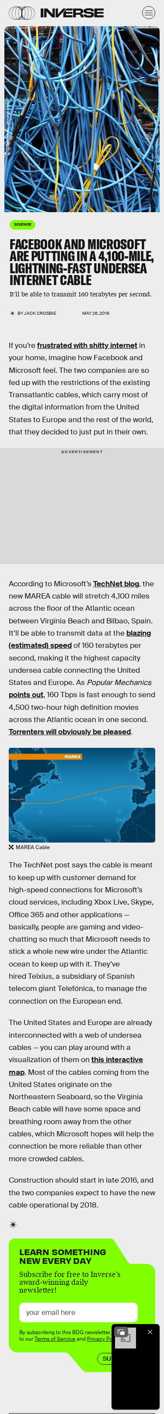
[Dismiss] (150, 1332)
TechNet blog (116, 583)
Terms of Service (55, 1338)
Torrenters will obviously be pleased (70, 731)
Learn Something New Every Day (62, 1255)
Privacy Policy (104, 1338)
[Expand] (121, 1332)
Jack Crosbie (40, 313)
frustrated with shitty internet (87, 345)
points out (26, 694)
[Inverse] (72, 12)
